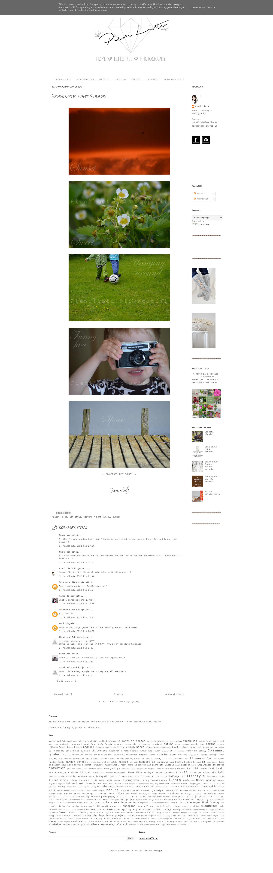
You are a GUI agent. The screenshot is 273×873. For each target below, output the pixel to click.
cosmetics (77, 755)
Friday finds (56, 762)
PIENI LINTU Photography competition (154, 797)
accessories (161, 741)
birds (140, 747)
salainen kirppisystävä (159, 803)
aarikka (150, 741)
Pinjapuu (64, 800)
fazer (165, 759)
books (193, 747)
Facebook (124, 759)
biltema (121, 747)
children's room (118, 751)
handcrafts (147, 762)
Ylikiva (132, 825)
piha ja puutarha (199, 796)
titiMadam (54, 819)
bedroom (88, 747)
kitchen (85, 772)
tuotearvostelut (139, 818)
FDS (170, 759)
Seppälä (53, 806)
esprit (96, 759)
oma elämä (116, 793)
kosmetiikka (135, 772)
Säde (117, 813)
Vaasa (53, 821)
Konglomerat (120, 773)
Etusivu (118, 694)
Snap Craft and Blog (67, 810)
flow (186, 759)
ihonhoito (158, 765)
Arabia (108, 744)
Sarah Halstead (68, 667)
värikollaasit (191, 821)
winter (57, 824)
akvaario (203, 741)
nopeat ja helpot (153, 790)
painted (208, 794)
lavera (112, 777)
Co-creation (180, 751)
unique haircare (216, 819)
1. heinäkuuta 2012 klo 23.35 (76, 631)
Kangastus (142, 769)
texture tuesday (81, 816)
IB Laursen (140, 765)
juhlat (106, 769)
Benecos (100, 747)
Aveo (177, 744)
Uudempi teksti (63, 694)
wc (50, 825)
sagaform (144, 803)
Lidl (183, 776)
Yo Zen (140, 825)
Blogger (158, 851)
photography (108, 797)
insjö (193, 765)
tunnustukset (121, 818)
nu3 (208, 790)
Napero (80, 791)
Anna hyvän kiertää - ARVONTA (211, 479)
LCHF (119, 776)
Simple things (171, 806)
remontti (219, 800)
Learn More (198, 7)
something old (92, 809)
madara (221, 780)
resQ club (53, 803)
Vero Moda (133, 822)
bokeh (175, 747)
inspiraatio (204, 765)
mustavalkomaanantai (188, 787)
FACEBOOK (121, 79)
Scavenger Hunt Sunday (97, 517)
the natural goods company (142, 816)
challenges (99, 750)
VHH (141, 822)
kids (51, 773)
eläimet (53, 759)
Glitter (92, 762)
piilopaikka (219, 797)
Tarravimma (203, 813)
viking (152, 822)
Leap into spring (131, 776)
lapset (61, 776)
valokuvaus (120, 821)
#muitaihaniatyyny (108, 741)
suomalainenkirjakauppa (203, 810)
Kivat (95, 773)
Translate (203, 224)
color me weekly (196, 751)
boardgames (165, 747)
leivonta (147, 776)
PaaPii (184, 794)
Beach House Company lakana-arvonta (212, 466)
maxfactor (175, 784)
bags (202, 744)
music (139, 787)
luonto (175, 780)
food (209, 758)
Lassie (69, 777)
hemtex (188, 762)
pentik (59, 797)
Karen (62, 654)
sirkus (196, 806)
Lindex (221, 776)
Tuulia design (163, 819)
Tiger (215, 816)
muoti (131, 786)
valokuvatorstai (102, 821)
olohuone (101, 793)
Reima (212, 800)
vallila (88, 822)
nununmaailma (55, 794)
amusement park (216, 741)
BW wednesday (56, 751)
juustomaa (126, 769)
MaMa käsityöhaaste (113, 784)
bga (114, 747)
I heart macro (125, 765)
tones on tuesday (92, 818)
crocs (97, 755)
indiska (185, 765)
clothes (167, 750)
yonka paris (149, 825)
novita (201, 790)
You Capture (163, 824)
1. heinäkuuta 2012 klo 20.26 (76, 546)
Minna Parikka (73, 787)
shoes (83, 806)
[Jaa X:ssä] (63, 512)
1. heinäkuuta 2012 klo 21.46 (76, 576)
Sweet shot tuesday (73, 812)
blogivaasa (152, 747)
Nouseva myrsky (188, 791)
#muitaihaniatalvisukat (85, 741)
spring (126, 809)
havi (172, 762)
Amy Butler (54, 744)
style (137, 809)
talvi (151, 812)
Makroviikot (74, 783)
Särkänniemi (127, 813)
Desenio (154, 755)
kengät (203, 768)
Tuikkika (108, 819)
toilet (63, 819)
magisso (53, 784)
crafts (88, 755)
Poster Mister (87, 800)
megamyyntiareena (199, 784)
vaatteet (77, 821)
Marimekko (130, 784)
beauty (78, 747)
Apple (100, 744)
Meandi (185, 784)
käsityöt (218, 772)
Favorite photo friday (147, 759)
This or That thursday (184, 816)
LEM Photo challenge (167, 776)
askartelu (130, 744)
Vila (159, 822)
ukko (204, 819)
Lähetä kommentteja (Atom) (123, 701)
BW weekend (72, 751)
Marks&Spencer (142, 784)
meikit (212, 784)
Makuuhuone (93, 783)
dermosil (144, 755)
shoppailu (115, 806)
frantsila (219, 759)
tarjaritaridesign (189, 813)
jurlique (115, 768)
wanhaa (220, 821)
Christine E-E (67, 637)
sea (222, 803)
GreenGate (112, 762)
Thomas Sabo (205, 816)
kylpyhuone (195, 773)
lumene (154, 780)
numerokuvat (218, 791)
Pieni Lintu (66, 568)
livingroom (131, 780)
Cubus (122, 755)
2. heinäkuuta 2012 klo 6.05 (76, 675)
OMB (140, 794)
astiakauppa (144, 744)
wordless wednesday (100, 824)
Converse (67, 755)
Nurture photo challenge (78, 794)
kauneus (181, 768)
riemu (97, 803)
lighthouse (212, 777)
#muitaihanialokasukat (60, 741)
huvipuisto (97, 765)
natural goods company (95, 791)
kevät (220, 768)
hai (131, 762)
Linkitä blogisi (209, 433)
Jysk (133, 769)
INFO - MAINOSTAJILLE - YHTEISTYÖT (93, 79)
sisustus (209, 806)
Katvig (173, 769)
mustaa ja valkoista (165, 787)
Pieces (128, 797)
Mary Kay (154, 784)
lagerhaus (53, 777)
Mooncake (121, 787)
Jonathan (92, 769)
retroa (61, 803)
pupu (132, 800)
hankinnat (162, 762)
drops (190, 755)
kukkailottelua (165, 772)
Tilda (221, 816)
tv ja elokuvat (193, 819)
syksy (109, 812)
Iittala (169, 765)
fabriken (114, 759)
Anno (93, 744)
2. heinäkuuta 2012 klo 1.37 (76, 648)
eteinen (105, 759)
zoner (173, 825)
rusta (136, 803)
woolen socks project (74, 825)
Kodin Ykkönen (106, 773)
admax (179, 741)
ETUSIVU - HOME (62, 79)
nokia (139, 791)
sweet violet (97, 813)
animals (64, 744)
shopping (129, 806)
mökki (52, 790)
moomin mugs (106, 786)
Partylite (219, 794)
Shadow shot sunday (68, 806)
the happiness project (109, 815)
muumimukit (209, 786)
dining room (167, 754)
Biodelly (130, 747)
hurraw (77, 765)
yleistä (121, 824)
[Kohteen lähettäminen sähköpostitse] (57, 512)
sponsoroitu (111, 809)
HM (203, 762)
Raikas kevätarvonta (212, 493)
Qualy (139, 800)
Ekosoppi (213, 755)
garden (70, 762)
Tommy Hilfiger (74, 819)
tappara (176, 813)
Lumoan (163, 780)
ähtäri (183, 825)
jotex (99, 769)
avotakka (185, 744)
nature (112, 790)
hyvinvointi (111, 765)
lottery (145, 780)
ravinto (178, 800)
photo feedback (70, 797)
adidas (172, 741)
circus (143, 751)
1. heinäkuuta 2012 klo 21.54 (76, 590)
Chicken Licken (68, 610)
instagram (218, 765)
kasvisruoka (163, 769)
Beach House (66, 747)
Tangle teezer (164, 813)
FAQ (131, 759)
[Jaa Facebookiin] (66, 512)
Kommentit (202, 199)
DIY (185, 755)
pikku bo (54, 800)
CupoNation (131, 755)
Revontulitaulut (85, 803)
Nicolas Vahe (128, 791)
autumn (168, 744)
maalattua (189, 780)
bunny (221, 747)
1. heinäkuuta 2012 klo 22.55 (76, 604)
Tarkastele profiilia (204, 126)
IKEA (177, 765)
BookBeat (184, 747)
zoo (178, 825)
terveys (66, 816)
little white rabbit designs (106, 780)
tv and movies (177, 819)
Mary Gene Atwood (69, 582)
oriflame (152, 794)
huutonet (86, 765)
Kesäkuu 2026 (200, 368)
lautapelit (102, 776)
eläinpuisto (65, 759)
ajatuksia (190, 741)
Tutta (153, 819)
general (82, 762)
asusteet (157, 744)
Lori (61, 623)
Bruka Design (210, 747)
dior (180, 755)
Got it (211, 7)
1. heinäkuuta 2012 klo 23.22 (76, 617)
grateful (101, 762)
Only (145, 794)
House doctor (212, 762)
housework (67, 765)
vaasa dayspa (64, 822)
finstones (177, 759)
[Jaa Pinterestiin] (69, 512)
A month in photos (131, 741)
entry (89, 759)
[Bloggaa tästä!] (60, 512)
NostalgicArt (172, 791)
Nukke (62, 535)
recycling (202, 800)
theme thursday (163, 816)
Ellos (221, 755)
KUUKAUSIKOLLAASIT (174, 79)
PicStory (120, 797)
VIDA (146, 822)
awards (194, 744)
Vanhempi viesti (174, 694)
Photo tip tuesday (89, 797)
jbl (68, 769)
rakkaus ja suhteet (153, 800)
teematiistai (217, 813)
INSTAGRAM (152, 79)
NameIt (73, 791)
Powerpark (115, 800)
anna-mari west (80, 744)
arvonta (118, 744)
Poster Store (101, 800)
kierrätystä (62, 772)
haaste (123, 762)
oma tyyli (131, 794)
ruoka (105, 802)
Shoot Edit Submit (98, 806)
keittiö (192, 768)
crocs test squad (110, 755)
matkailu (164, 784)
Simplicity (186, 806)
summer (116, 517)
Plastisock (75, 800)
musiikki (149, 787)
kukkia (181, 772)
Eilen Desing (200, 755)
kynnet (206, 773)
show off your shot (149, 806)
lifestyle (75, 517)
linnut (53, 780)
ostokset (173, 793)
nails (66, 791)
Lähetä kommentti (66, 681)
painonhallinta (196, 794)
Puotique (124, 800)
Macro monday (205, 780)
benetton (108, 747)
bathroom (53, 747)
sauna (182, 803)
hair (136, 762)
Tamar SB (64, 596)
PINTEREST (136, 79)
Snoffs (80, 810)
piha (181, 796)
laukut (91, 776)
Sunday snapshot (182, 809)
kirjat (74, 772)
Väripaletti (208, 821)
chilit (134, 751)
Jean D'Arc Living (79, 769)
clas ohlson (154, 751)
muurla (221, 787)
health (179, 762)
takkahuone (140, 813)
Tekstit (201, 194)
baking (210, 744)
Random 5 (168, 800)
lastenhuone (80, 776)
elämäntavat (79, 759)
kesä (64, 517)
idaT (149, 765)
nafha (59, 791)
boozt (200, 747)
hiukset (197, 762)
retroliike (71, 803)
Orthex (162, 794)
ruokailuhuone (121, 802)
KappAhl (152, 769)
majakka (61, 784)
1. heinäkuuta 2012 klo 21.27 (76, 562)
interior (57, 768)
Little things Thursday (74, 780)
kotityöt (149, 772)
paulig (52, 797)
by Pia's (85, 751)
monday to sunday (88, 787)
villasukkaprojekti (172, 822)
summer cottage (162, 809)
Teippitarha (55, 816)
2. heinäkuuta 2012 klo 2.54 (76, 662)
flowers (197, 758)
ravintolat (189, 800)
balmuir (221, 744)
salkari (174, 803)
